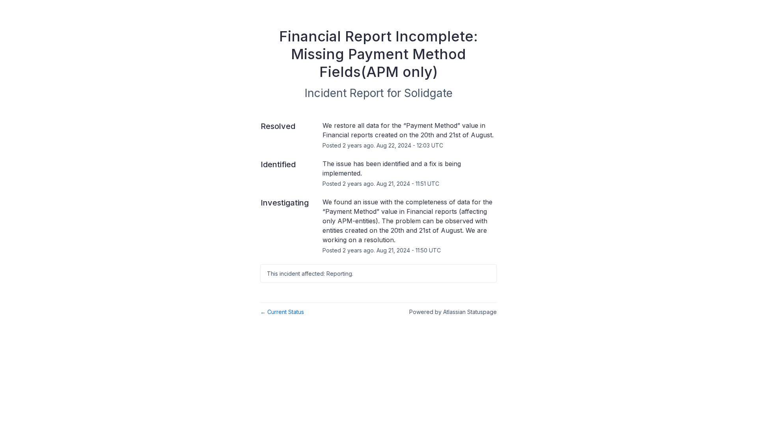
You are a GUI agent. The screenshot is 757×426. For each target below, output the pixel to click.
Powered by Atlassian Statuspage (453, 311)
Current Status (282, 311)
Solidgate (428, 93)
